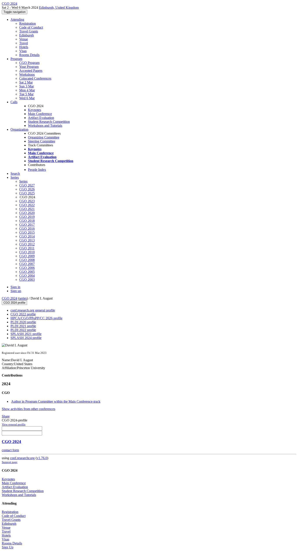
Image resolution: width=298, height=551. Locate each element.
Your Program (29, 66)
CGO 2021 (27, 209)
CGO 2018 (27, 220)
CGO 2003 (27, 279)
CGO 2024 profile (14, 302)
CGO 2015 (27, 232)
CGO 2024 (9, 298)
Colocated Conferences (35, 78)
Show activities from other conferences (28, 409)
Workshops (27, 74)
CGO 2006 (27, 268)
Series (23, 181)
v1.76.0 (42, 458)
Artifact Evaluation (41, 118)
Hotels (23, 47)
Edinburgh (26, 35)
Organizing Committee (43, 137)
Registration (27, 23)
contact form (10, 450)
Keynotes (34, 110)
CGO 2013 (27, 240)
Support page (9, 462)
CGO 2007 (27, 264)
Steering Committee (41, 141)
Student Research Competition (49, 121)
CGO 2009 (27, 256)
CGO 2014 (27, 236)
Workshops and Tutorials (45, 125)
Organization (19, 129)
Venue (23, 39)
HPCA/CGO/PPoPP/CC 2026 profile (36, 318)
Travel (23, 43)
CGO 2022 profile (23, 314)
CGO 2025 (27, 193)
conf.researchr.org (22, 458)
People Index (37, 169)
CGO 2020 (27, 213)
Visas (23, 51)
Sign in (15, 287)
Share (6, 416)
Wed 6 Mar (27, 98)
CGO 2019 (27, 217)
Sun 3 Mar (26, 86)
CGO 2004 (27, 275)
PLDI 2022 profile (23, 330)
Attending (17, 19)
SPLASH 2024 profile (25, 338)
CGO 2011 (26, 248)
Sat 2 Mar (26, 82)
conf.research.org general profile (32, 310)
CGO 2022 (27, 205)
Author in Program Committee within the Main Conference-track (55, 401)
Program (16, 59)
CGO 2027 (27, 185)
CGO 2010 (27, 252)
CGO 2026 (27, 189)
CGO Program (29, 63)
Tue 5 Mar (26, 94)
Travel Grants (28, 31)
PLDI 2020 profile (23, 322)
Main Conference (40, 114)
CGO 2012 (27, 244)
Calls (13, 102)
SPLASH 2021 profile (25, 334)
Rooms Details (29, 55)
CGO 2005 (27, 272)
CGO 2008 (27, 260)
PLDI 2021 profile (23, 326)
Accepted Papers (30, 70)
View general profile (14, 424)
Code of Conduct (31, 27)
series (23, 298)
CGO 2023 (27, 201)
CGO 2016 (27, 228)
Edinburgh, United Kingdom (59, 7)
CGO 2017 (27, 224)
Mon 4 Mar (27, 90)
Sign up (15, 291)
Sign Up (7, 547)
